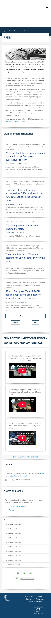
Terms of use (28, 596)
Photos (11, 510)
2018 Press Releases (13, 560)
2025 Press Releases (13, 529)
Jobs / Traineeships (35, 602)
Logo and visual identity (17, 507)
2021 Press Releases (13, 547)
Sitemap (29, 599)
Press (6, 520)
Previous (15, 322)
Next (35, 322)
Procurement (40, 599)
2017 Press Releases (13, 565)
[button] (25, 316)
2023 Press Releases (13, 538)
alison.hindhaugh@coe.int (15, 121)
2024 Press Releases (13, 533)
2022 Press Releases (13, 542)
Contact (40, 596)
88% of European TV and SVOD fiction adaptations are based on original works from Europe (23, 295)
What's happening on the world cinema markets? (22, 227)
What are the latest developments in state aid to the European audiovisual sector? (25, 156)
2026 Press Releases (13, 524)
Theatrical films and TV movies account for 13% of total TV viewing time (25, 258)
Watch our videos (27, 578)
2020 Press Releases (13, 551)
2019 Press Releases (13, 556)
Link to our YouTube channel (25, 457)
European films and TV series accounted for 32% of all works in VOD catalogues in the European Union (24, 195)
